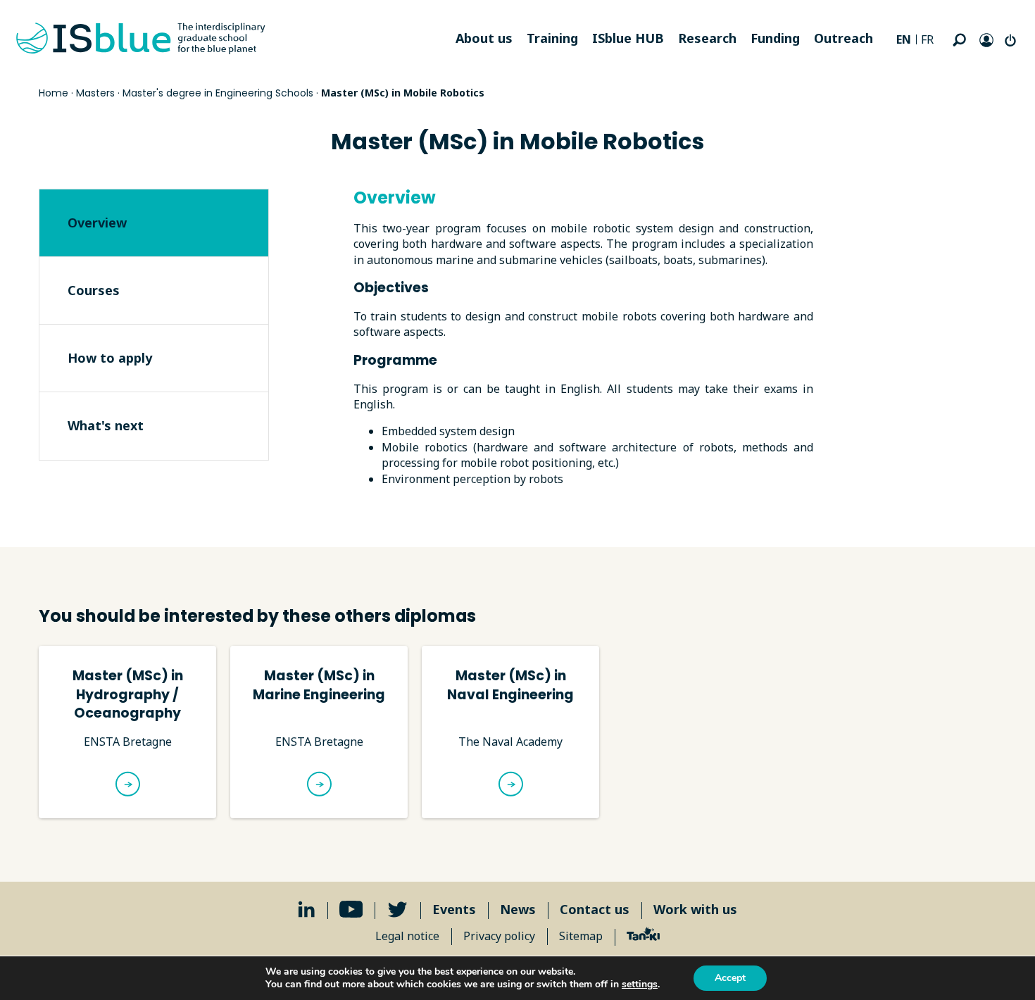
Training (552, 38)
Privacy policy (499, 936)
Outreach (843, 38)
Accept (730, 978)
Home (53, 93)
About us (484, 38)
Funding (775, 38)
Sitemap (581, 936)
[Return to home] (141, 38)
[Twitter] (397, 909)
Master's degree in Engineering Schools (218, 93)
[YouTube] (351, 909)
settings (640, 984)
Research (707, 38)
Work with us (695, 909)
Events (454, 909)
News (518, 909)
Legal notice (407, 936)
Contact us (594, 909)
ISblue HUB (628, 38)
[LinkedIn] (306, 909)
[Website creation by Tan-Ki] (643, 936)
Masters (95, 93)
